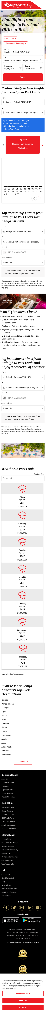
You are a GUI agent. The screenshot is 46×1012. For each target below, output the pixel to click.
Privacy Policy (6, 839)
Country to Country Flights (14, 932)
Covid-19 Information (9, 892)
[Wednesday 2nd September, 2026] (20, 186)
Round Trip (9, 38)
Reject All (23, 1000)
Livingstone (6, 735)
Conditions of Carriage (9, 843)
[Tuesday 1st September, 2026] (17, 186)
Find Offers (22, 148)
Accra (3, 743)
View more (23, 761)
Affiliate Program (7, 814)
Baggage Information (9, 829)
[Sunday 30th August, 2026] (9, 186)
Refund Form (6, 896)
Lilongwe (5, 708)
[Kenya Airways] (6, 907)
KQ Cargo (5, 786)
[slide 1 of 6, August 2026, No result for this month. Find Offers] (23, 145)
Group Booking (7, 811)
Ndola (4, 715)
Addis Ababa (7, 747)
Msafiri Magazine (8, 797)
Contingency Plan (7, 860)
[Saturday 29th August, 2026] (5, 186)
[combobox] (23, 102)
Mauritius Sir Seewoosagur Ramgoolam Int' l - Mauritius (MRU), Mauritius (21, 60)
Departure (8, 66)
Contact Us (5, 875)
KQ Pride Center (7, 790)
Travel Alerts (6, 885)
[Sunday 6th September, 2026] (36, 186)
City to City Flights (32, 932)
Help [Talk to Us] (7, 878)
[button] (15, 43)
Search (23, 77)
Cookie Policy (6, 853)
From (6, 49)
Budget (4, 247)
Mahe (4, 719)
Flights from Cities (13, 935)
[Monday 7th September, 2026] (40, 186)
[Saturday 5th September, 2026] (32, 186)
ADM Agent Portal (8, 822)
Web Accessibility (7, 864)
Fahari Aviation (7, 793)
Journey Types (6, 257)
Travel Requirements (9, 889)
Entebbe (5, 723)
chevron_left (3, 145)
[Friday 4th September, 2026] (28, 186)
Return (27, 66)
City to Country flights (23, 938)
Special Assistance (8, 825)
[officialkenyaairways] (22, 907)
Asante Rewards (7, 783)
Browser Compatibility (9, 850)
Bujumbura (6, 755)
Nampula (5, 751)
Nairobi (4, 700)
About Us (4, 779)
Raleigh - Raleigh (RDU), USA (17, 52)
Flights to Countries (15, 929)
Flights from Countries (29, 935)
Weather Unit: (39, 474)
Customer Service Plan (9, 857)
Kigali (3, 712)
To (5, 58)
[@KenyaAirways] (14, 907)
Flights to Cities (29, 929)
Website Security (7, 846)
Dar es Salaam (7, 704)
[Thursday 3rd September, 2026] (24, 186)
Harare (4, 727)
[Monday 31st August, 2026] (13, 186)
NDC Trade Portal (7, 818)
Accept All (23, 1007)
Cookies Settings (23, 993)
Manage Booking (7, 807)
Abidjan (4, 739)
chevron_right (43, 145)
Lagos (4, 731)
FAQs (3, 882)
